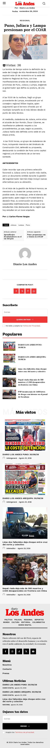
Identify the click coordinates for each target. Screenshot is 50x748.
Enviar (23, 726)
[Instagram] (12, 651)
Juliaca (13, 225)
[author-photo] (4, 458)
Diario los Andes (27, 8)
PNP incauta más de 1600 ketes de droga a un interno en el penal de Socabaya (32, 394)
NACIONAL (6, 705)
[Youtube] (33, 651)
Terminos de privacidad (24, 732)
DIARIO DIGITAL (8, 688)
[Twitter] (22, 291)
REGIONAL (25, 20)
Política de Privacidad (31, 326)
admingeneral (11, 458)
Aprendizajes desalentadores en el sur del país (13, 237)
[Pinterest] (28, 291)
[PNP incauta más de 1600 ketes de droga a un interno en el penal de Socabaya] (9, 394)
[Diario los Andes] (25, 254)
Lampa (21, 225)
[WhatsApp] (33, 291)
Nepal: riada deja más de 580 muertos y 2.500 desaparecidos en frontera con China (31, 382)
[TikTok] (19, 651)
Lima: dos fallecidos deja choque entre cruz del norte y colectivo (32, 370)
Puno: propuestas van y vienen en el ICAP (36, 236)
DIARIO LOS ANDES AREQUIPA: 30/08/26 (32, 358)
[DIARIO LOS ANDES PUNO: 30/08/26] (9, 346)
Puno (28, 225)
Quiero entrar (23, 320)
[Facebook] (16, 291)
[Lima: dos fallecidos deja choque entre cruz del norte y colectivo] (9, 370)
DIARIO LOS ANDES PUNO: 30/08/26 (21, 454)
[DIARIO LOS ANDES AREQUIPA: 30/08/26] (9, 358)
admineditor (11, 548)
